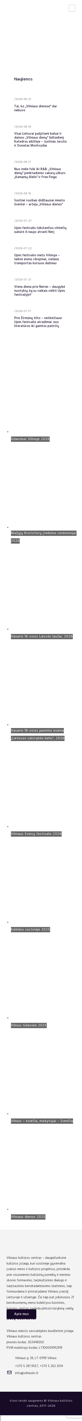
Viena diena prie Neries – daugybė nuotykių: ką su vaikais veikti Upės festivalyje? (39, 290)
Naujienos (23, 79)
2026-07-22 (24, 248)
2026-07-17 (23, 311)
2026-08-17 (23, 162)
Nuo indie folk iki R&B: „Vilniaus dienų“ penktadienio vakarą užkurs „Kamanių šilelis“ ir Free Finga (39, 173)
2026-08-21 (23, 99)
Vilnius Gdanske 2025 (29, 1025)
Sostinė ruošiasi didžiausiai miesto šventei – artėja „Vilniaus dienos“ (39, 202)
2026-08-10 (23, 193)
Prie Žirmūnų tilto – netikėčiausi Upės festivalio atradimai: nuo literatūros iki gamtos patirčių (38, 322)
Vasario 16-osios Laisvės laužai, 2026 (42, 636)
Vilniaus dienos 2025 (28, 1217)
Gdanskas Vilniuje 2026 (30, 439)
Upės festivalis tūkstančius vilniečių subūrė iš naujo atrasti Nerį (40, 230)
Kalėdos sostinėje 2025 (30, 929)
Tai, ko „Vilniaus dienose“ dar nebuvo (35, 108)
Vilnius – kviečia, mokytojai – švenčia (42, 1121)
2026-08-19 (23, 126)
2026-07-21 (23, 279)
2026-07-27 (24, 220)
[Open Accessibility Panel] (0, 1418)
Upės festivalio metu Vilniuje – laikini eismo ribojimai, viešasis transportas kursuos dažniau (37, 259)
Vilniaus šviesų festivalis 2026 (36, 834)
